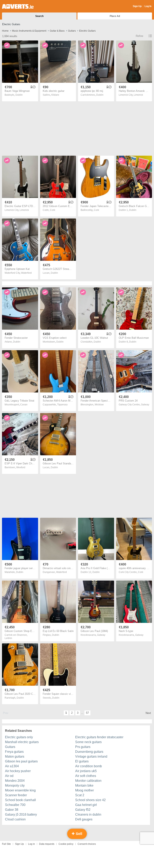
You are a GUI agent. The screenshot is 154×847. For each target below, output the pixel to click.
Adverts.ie (17, 6)
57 (87, 712)
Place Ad (115, 16)
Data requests (46, 844)
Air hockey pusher (18, 771)
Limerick (138, 94)
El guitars (82, 761)
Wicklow (99, 404)
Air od (9, 776)
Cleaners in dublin (88, 814)
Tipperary (62, 404)
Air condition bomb (88, 766)
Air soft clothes (85, 776)
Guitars (10, 747)
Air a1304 (12, 766)
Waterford (26, 272)
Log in (31, 844)
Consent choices (87, 844)
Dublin (19, 94)
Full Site (6, 844)
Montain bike (84, 785)
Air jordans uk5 (86, 771)
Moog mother (84, 790)
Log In (148, 6)
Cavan (23, 404)
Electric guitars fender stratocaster (99, 737)
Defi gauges (83, 819)
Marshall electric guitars (22, 742)
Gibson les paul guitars (21, 761)
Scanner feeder (16, 795)
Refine (139, 35)
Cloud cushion (15, 819)
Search (39, 16)
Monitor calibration (88, 780)
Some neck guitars (88, 742)
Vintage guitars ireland (91, 756)
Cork (52, 210)
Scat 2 (79, 795)
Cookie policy (66, 844)
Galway (145, 404)
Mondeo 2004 (15, 780)
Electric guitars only (19, 737)
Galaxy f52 (82, 809)
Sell (78, 834)
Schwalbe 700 (15, 805)
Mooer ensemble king (20, 790)
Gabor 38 (11, 809)
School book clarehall (20, 800)
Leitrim (8, 638)
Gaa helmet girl (86, 805)
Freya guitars (14, 751)
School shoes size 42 (90, 800)
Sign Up (137, 6)
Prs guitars (82, 747)
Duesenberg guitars (89, 751)
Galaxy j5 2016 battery (21, 814)
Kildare (55, 94)
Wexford (20, 467)
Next (148, 712)
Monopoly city (15, 785)
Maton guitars (14, 756)
